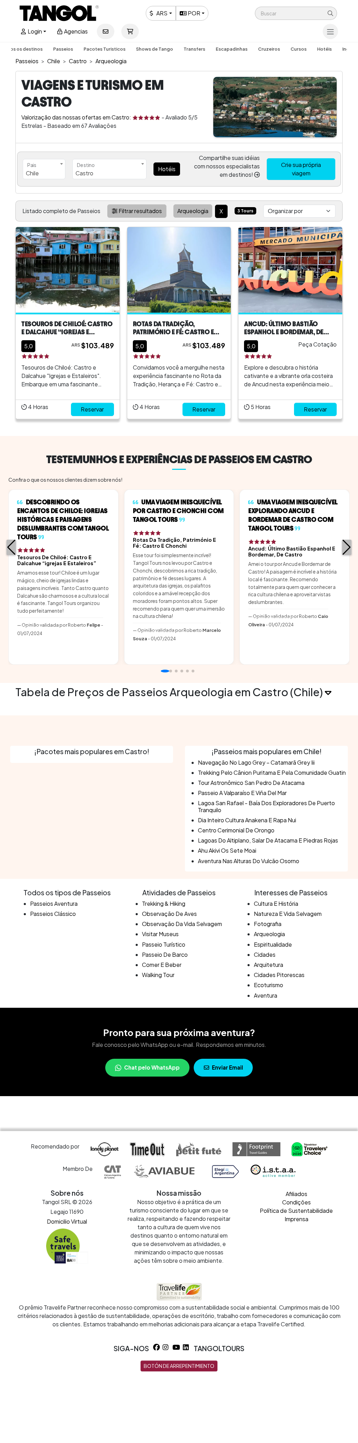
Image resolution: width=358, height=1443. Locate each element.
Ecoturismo (268, 985)
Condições (296, 1202)
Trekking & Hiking (163, 903)
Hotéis (324, 49)
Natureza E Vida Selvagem (288, 913)
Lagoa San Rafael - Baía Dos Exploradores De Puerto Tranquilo (266, 806)
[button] (296, 13)
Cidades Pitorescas (279, 974)
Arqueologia (269, 934)
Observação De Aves (169, 913)
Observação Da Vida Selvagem (182, 923)
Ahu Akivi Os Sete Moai (227, 850)
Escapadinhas (232, 49)
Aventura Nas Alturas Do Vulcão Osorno (248, 861)
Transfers (194, 49)
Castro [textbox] (84, 173)
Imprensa (296, 1219)
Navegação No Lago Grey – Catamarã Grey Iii (256, 762)
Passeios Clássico (53, 913)
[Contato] (105, 31)
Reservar (92, 409)
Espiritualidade (273, 944)
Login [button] (34, 31)
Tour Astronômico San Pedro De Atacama (251, 782)
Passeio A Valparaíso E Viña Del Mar (242, 792)
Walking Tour (158, 974)
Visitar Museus (160, 934)
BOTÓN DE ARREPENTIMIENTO (179, 1366)
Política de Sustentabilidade (296, 1210)
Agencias (75, 31)
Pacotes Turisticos (105, 49)
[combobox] (44, 169)
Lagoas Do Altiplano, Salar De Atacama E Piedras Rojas (268, 840)
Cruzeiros (269, 49)
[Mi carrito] (130, 31)
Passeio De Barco (165, 954)
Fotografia (267, 923)
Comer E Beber (161, 964)
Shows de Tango (154, 49)
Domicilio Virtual (67, 1221)
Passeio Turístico (163, 944)
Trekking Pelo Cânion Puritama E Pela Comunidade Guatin (272, 772)
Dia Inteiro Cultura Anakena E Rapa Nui (247, 820)
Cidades (264, 954)
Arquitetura (268, 964)
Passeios (63, 49)
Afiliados (296, 1193)
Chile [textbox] (32, 173)
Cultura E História (276, 903)
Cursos (299, 49)
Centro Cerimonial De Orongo (236, 830)
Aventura (265, 995)
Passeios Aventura (54, 903)
